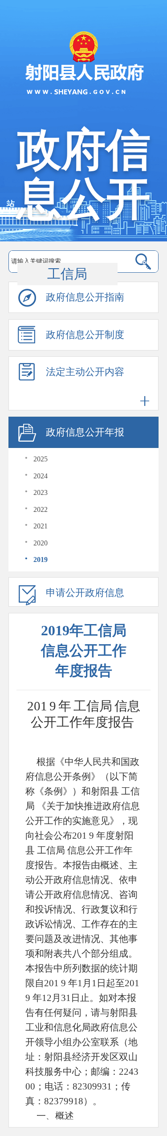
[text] (67, 261)
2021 (40, 526)
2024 (40, 476)
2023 (40, 492)
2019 (40, 559)
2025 (40, 459)
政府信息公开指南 (85, 297)
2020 (40, 543)
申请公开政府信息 (85, 592)
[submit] (143, 261)
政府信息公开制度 (85, 334)
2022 (40, 509)
